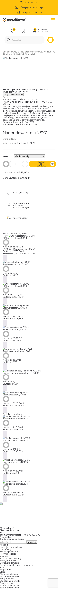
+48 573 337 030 (31, 534)
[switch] (51, 584)
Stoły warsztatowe (33, 51)
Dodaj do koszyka (41, 164)
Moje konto (5, 569)
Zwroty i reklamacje (9, 562)
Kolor (6, 156)
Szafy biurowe (7, 583)
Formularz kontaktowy (11, 547)
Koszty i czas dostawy (10, 558)
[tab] (29, 97)
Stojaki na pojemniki (10, 580)
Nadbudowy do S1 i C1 (24, 143)
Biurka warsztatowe (10, 576)
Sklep (20, 51)
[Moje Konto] (23, 31)
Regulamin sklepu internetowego (17, 565)
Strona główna (9, 51)
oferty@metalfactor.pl (31, 7)
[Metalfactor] (14, 20)
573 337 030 (31, 2)
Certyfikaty (5, 549)
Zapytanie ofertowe (13, 94)
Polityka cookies (8, 553)
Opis (5, 97)
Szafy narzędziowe (9, 585)
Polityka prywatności (10, 551)
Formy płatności (8, 560)
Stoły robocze (7, 578)
